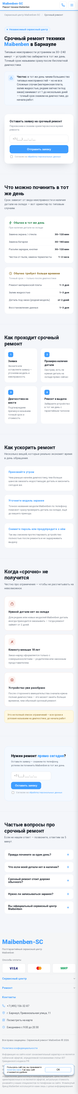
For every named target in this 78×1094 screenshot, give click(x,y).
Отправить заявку (39, 149)
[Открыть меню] (71, 5)
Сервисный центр (14, 978)
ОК (58, 1069)
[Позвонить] (63, 5)
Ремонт (7, 988)
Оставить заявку (26, 785)
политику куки (14, 1069)
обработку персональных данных (44, 156)
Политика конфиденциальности (20, 1048)
